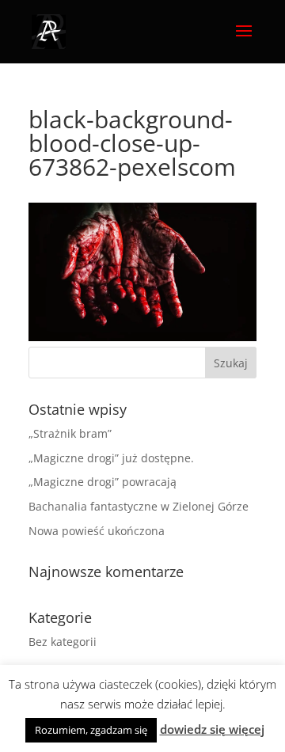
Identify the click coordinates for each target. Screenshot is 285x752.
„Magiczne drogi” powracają (102, 481)
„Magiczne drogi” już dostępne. (111, 457)
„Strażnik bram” (70, 433)
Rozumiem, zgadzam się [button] (91, 730)
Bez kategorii (62, 641)
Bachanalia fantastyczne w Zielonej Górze (138, 506)
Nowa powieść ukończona (96, 530)
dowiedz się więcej (212, 729)
